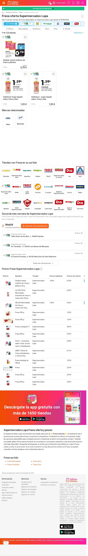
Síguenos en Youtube (28, 492)
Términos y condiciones (54, 540)
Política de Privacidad (70, 540)
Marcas (4, 490)
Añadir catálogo (7, 498)
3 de (9, 33)
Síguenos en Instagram (29, 489)
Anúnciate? (5, 485)
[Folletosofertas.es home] (13, 3)
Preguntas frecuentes (9, 482)
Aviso (43, 540)
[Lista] (78, 3)
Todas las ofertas (11, 12)
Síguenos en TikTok (28, 494)
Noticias (4, 500)
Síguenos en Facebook (29, 487)
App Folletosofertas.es (9, 493)
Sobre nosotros (7, 495)
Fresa (21, 12)
